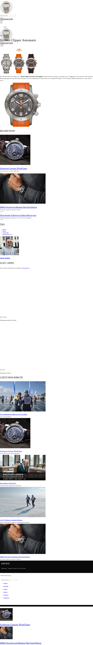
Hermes (4, 231)
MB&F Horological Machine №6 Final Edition (18, 207)
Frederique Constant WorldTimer (13, 168)
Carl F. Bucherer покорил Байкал (11, 520)
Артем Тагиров (5, 258)
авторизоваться (25, 268)
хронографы (6, 232)
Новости (2, 35)
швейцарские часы (7, 234)
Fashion (4, 229)
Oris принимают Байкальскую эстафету (14, 414)
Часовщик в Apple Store (8, 483)
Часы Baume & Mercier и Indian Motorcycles (18, 215)
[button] (17, 580)
